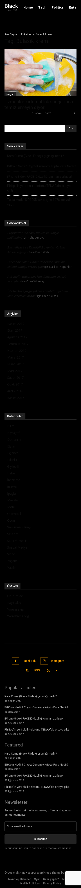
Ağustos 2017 (17, 337)
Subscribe (40, 839)
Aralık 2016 (15, 391)
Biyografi (13, 433)
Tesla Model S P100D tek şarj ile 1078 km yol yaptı (38, 202)
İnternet (13, 487)
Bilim (10, 426)
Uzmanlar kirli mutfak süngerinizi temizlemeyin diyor (38, 104)
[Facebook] (16, 661)
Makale (12, 500)
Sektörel (13, 534)
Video (11, 554)
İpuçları (10, 94)
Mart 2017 (14, 371)
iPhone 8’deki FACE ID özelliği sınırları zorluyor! (39, 176)
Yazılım (12, 567)
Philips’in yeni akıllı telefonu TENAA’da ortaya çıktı (39, 188)
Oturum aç (15, 596)
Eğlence (12, 453)
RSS (37, 670)
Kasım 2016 (15, 398)
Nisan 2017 (15, 364)
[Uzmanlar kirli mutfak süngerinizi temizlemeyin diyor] (40, 72)
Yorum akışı (15, 609)
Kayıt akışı (14, 602)
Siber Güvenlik (17, 540)
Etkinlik (12, 460)
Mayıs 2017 (15, 357)
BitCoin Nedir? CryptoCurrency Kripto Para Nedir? (41, 166)
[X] (48, 670)
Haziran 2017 (16, 350)
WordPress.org (18, 616)
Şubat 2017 (15, 377)
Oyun (11, 520)
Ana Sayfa (10, 34)
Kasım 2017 (15, 323)
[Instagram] (44, 661)
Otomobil (14, 514)
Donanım (14, 439)
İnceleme (13, 480)
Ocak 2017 (15, 384)
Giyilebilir (13, 466)
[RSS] (27, 670)
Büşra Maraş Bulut (16, 113)
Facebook (29, 661)
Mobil (11, 507)
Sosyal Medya (17, 547)
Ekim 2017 (14, 330)
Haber (11, 473)
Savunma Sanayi (19, 527)
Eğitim (11, 446)
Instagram (57, 661)
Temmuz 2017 (17, 344)
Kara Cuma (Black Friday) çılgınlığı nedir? (35, 156)
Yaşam (12, 561)
